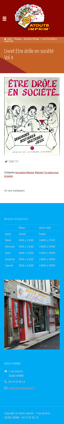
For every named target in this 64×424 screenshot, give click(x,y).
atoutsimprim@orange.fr (22, 388)
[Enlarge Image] (32, 116)
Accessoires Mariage (24, 172)
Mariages (39, 172)
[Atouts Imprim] (32, 18)
